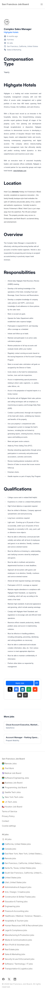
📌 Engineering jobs (11, 906)
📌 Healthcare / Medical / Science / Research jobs (22, 916)
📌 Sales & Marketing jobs (13, 954)
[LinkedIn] (22, 689)
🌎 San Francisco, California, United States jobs (22, 863)
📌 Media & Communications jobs (17, 940)
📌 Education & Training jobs (14, 901)
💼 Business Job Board (12, 782)
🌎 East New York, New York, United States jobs (22, 853)
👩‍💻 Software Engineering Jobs (15, 778)
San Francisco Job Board (15, 4)
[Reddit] (35, 689)
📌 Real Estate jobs (10, 949)
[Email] (19, 695)
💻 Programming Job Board (14, 787)
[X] (10, 689)
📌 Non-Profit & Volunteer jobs (15, 944)
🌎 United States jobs (11, 877)
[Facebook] (16, 689)
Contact (5, 821)
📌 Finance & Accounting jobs (15, 911)
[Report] (36, 683)
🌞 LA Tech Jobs (9, 802)
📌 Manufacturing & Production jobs (18, 935)
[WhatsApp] (28, 689)
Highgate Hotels (11, 32)
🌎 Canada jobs (9, 849)
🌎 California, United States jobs (16, 844)
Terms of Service (9, 811)
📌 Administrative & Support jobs (16, 887)
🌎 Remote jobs (9, 858)
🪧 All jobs (6, 839)
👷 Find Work (8, 768)
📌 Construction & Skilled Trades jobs (18, 897)
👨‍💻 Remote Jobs (9, 763)
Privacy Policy (8, 816)
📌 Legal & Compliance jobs (14, 930)
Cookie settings (9, 826)
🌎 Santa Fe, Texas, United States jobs (19, 868)
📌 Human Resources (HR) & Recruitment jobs (22, 925)
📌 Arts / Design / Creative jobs (16, 892)
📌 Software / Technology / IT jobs (17, 964)
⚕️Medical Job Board (11, 773)
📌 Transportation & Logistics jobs (17, 968)
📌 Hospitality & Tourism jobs (15, 920)
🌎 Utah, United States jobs (14, 882)
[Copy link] (25, 695)
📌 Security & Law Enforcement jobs (18, 959)
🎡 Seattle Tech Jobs (11, 792)
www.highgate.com (19, 171)
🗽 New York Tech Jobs (12, 797)
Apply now (19, 683)
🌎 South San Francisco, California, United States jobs (22, 873)
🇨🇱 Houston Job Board (12, 806)
